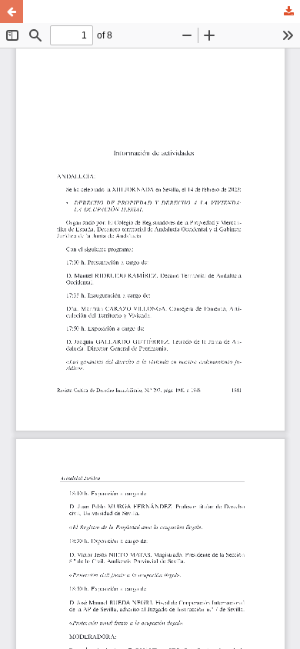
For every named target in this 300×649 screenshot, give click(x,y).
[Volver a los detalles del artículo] (11, 11)
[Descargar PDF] (288, 11)
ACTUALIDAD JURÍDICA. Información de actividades (150, 11)
